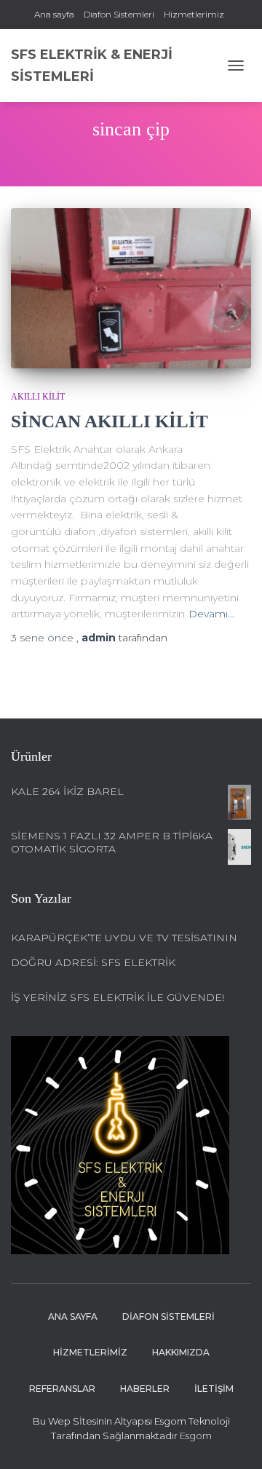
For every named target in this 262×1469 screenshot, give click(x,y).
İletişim (214, 1388)
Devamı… (211, 613)
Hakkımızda (181, 1352)
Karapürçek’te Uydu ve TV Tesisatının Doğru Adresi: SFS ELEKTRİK (124, 950)
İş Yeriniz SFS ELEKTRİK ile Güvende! (117, 997)
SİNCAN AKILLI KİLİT (109, 421)
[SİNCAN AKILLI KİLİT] (131, 288)
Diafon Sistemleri (119, 14)
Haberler (145, 1388)
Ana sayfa (54, 14)
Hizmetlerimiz (194, 14)
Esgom (195, 1435)
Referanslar (62, 1388)
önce (43, 637)
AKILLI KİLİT (38, 397)
